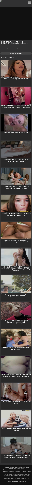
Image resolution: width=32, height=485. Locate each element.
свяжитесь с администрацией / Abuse (19, 480)
